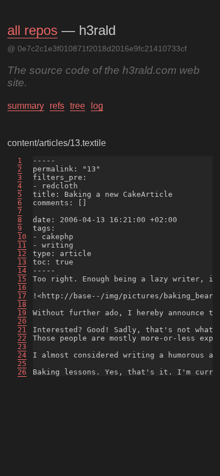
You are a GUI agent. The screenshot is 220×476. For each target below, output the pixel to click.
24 (22, 355)
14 (22, 270)
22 (22, 338)
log (97, 106)
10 (22, 236)
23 (22, 346)
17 (22, 296)
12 (22, 253)
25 (22, 363)
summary (25, 106)
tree (77, 106)
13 (22, 262)
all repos (32, 30)
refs (57, 106)
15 (22, 279)
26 (22, 372)
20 (22, 321)
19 (22, 312)
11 (22, 245)
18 (22, 304)
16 (22, 287)
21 (22, 329)
